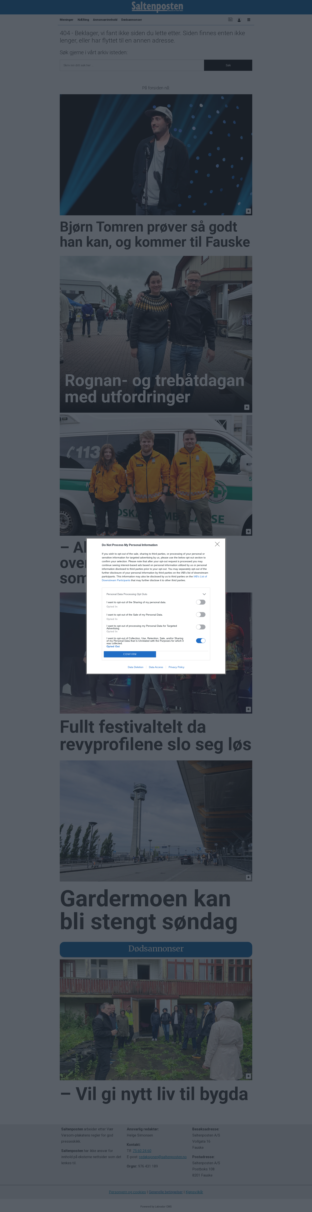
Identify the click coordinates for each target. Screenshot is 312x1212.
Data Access (156, 667)
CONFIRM (130, 654)
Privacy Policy (176, 667)
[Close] (218, 545)
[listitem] (156, 594)
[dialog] (156, 606)
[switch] (200, 602)
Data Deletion (135, 667)
